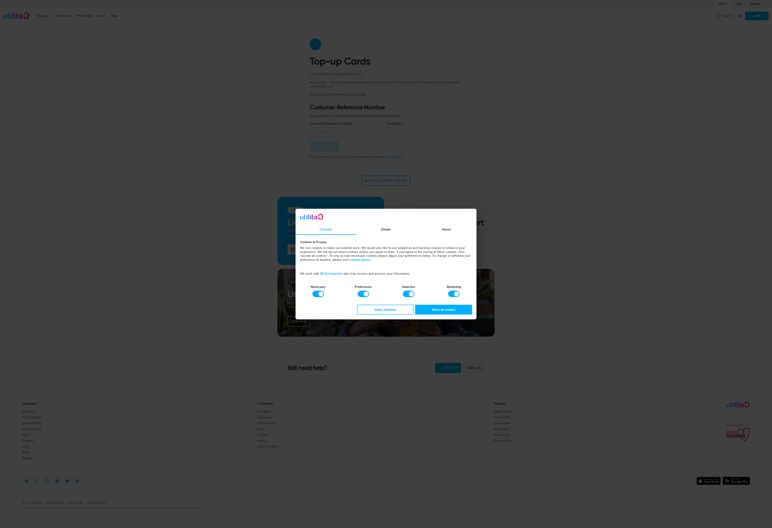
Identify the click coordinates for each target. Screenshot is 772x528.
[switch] (363, 294)
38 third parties (331, 273)
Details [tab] (386, 229)
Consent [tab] (326, 229)
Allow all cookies (443, 309)
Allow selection (385, 309)
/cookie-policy (359, 259)
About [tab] (446, 229)
